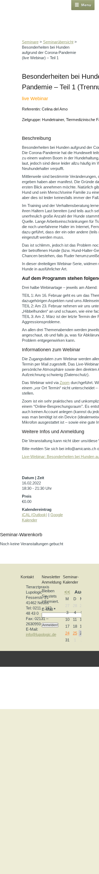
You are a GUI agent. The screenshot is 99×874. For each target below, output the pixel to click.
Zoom (65, 382)
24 (67, 633)
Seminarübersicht (58, 42)
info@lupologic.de (41, 634)
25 (75, 633)
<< (67, 592)
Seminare (30, 42)
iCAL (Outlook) (34, 514)
